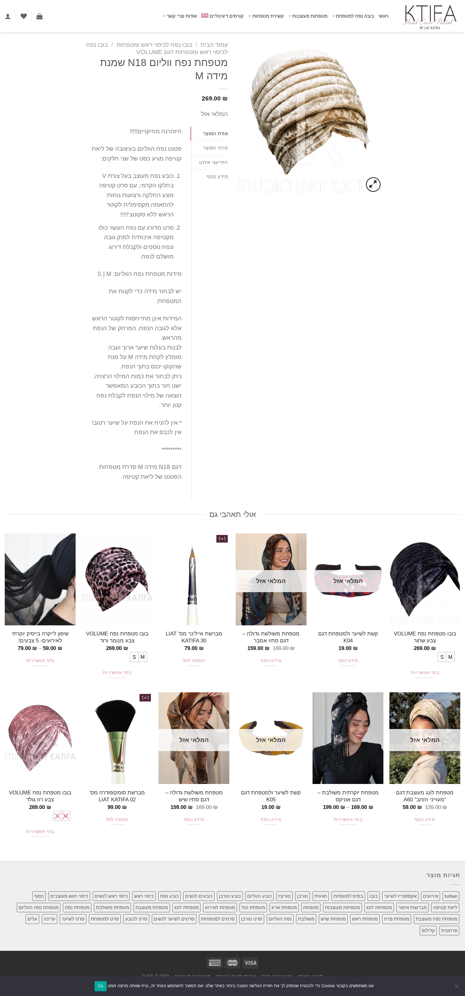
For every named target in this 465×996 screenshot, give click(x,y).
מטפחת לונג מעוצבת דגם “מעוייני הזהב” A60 (425, 796)
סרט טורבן (251, 918)
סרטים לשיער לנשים (174, 918)
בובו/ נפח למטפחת (355, 16)
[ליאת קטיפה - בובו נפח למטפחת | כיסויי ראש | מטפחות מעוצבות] (429, 16)
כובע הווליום (259, 896)
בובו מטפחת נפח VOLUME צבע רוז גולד (40, 796)
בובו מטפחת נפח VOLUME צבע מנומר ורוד (117, 637)
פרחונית (449, 930)
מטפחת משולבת (112, 907)
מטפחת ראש (365, 918)
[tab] (209, 134)
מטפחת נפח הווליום (39, 907)
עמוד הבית (214, 44)
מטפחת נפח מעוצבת (436, 918)
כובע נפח (169, 896)
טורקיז (284, 896)
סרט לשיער (73, 918)
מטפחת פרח (396, 918)
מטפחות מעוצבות (309, 16)
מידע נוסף (348, 660)
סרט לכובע (136, 918)
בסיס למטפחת (348, 896)
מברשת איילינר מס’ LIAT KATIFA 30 (194, 637)
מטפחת (311, 907)
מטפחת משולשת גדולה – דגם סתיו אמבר (271, 637)
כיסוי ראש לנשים (111, 896)
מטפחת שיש (333, 918)
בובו (373, 896)
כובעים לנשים (199, 896)
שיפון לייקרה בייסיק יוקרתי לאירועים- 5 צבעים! (40, 637)
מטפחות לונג (379, 907)
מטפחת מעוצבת (151, 907)
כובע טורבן (230, 896)
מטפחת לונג (186, 907)
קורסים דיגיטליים (227, 16)
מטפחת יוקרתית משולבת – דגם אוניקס (348, 796)
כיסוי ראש (144, 896)
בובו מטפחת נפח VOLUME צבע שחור (425, 637)
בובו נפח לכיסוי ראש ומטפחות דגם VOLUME (157, 48)
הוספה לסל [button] (194, 660)
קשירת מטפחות (267, 16)
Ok (100, 985)
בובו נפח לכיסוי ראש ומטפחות (154, 44)
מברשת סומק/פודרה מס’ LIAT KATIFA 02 (117, 796)
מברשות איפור (412, 907)
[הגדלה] (373, 184)
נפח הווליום (280, 918)
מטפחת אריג (284, 907)
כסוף (39, 896)
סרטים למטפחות (218, 918)
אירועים (430, 896)
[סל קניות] (39, 16)
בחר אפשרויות (425, 672)
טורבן (302, 896)
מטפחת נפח (77, 907)
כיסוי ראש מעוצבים (69, 896)
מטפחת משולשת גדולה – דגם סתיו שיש (194, 796)
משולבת (306, 918)
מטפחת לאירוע (220, 907)
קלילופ (428, 930)
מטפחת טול (253, 907)
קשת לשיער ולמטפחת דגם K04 (348, 637)
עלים (32, 918)
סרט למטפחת (105, 918)
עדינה (49, 918)
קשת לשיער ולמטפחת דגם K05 (271, 796)
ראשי (383, 16)
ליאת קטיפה (445, 907)
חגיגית (320, 896)
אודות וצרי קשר (182, 16)
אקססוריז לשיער (400, 896)
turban (450, 896)
